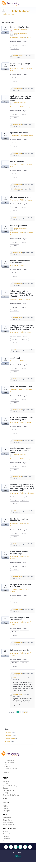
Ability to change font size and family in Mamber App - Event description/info (22, 327)
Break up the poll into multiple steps (19, 552)
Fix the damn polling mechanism (19, 520)
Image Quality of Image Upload (20, 64)
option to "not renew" (19, 132)
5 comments (14, 622)
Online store (30, 493)
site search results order (20, 197)
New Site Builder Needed (21, 386)
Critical (16, 49)
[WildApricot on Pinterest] (25, 847)
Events (28, 300)
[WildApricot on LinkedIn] (16, 847)
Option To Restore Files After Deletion (20, 261)
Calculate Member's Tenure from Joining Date (21, 418)
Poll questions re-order (20, 650)
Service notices (10, 738)
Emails (28, 38)
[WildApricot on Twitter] (11, 847)
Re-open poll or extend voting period (19, 618)
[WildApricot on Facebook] (6, 847)
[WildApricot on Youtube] (20, 847)
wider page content (18, 225)
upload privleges (17, 161)
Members (30, 135)
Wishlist (22, 38)
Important (25, 45)
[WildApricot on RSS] (30, 847)
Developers (9, 735)
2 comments (14, 164)
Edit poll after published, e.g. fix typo (20, 585)
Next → (25, 712)
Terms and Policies (18, 853)
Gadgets (29, 107)
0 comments (14, 38)
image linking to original (20, 27)
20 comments (14, 135)
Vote (5, 33)
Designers (8, 732)
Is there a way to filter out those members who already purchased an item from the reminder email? (22, 487)
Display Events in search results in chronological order (20, 450)
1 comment (13, 300)
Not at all (15, 45)
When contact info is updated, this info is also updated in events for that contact (21, 294)
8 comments (14, 653)
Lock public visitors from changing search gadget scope (20, 98)
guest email (15, 358)
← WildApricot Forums (7, 14)
